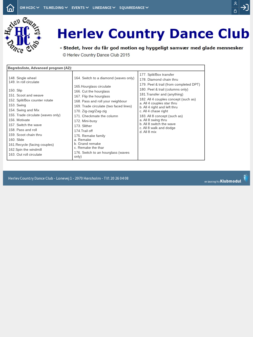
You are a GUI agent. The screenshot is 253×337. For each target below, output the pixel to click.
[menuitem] (10, 7)
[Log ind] (244, 7)
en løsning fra (223, 180)
